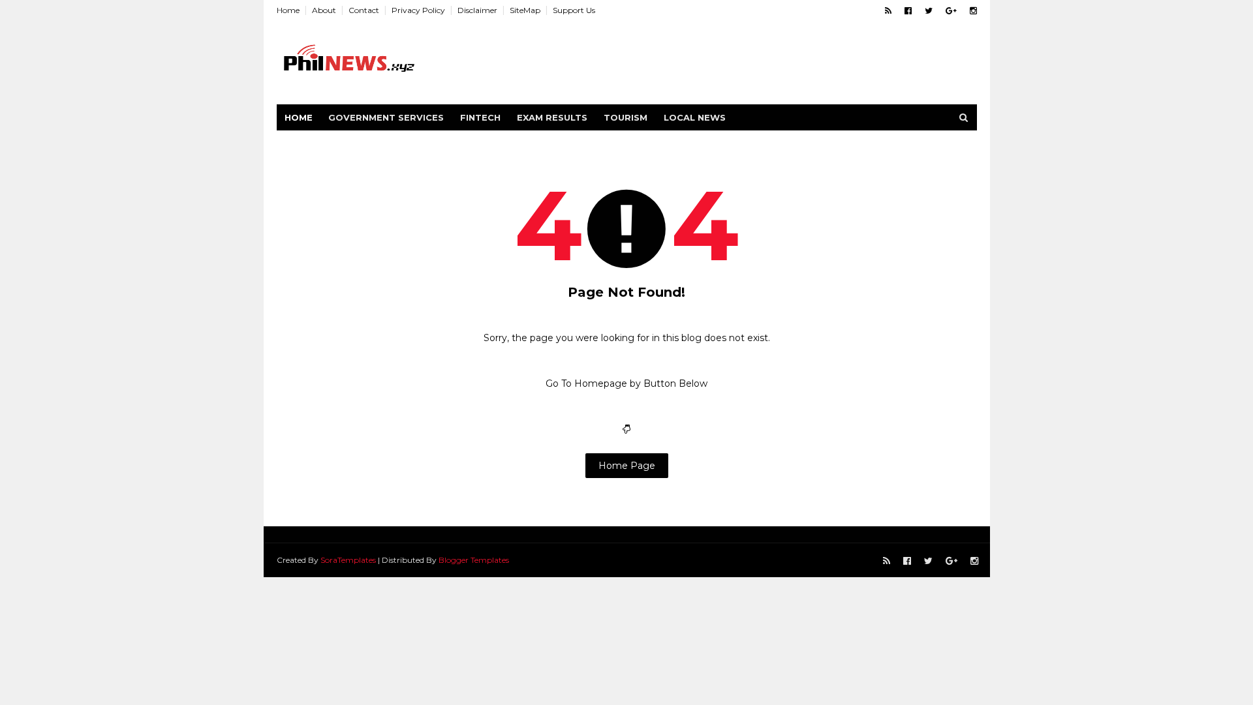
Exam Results (552, 117)
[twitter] (929, 11)
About (324, 10)
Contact (363, 10)
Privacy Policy (418, 10)
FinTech (480, 117)
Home (288, 10)
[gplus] (951, 11)
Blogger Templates (474, 560)
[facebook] (908, 11)
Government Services (386, 117)
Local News (695, 117)
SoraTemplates (348, 560)
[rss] (888, 11)
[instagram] (973, 11)
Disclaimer (477, 10)
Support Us (574, 10)
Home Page (626, 466)
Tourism (625, 117)
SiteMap (525, 10)
